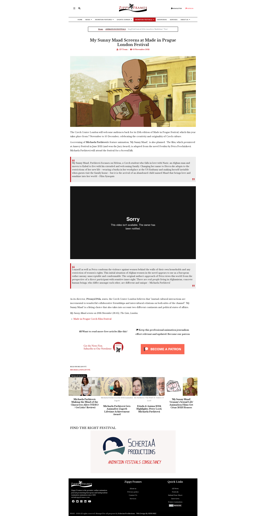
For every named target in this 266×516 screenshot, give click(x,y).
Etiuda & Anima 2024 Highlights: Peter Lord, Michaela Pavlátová (149, 409)
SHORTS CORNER (123, 20)
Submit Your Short (175, 495)
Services (133, 499)
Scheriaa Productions (126, 513)
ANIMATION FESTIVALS (143, 20)
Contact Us (133, 495)
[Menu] (74, 8)
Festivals (175, 492)
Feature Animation (175, 502)
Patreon (190, 8)
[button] (79, 8)
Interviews (175, 499)
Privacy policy (133, 492)
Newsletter (177, 8)
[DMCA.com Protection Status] (175, 505)
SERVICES (173, 20)
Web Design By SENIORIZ (146, 513)
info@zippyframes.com (80, 497)
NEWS (87, 20)
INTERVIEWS (162, 20)
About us (133, 489)
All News (175, 489)
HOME (80, 20)
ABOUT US (184, 20)
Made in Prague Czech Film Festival (92, 319)
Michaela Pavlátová (80, 370)
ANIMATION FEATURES (103, 20)
